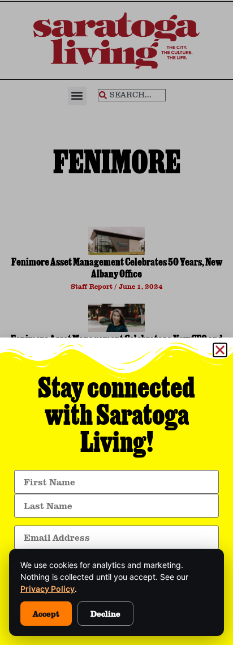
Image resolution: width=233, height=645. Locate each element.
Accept (46, 613)
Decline (105, 613)
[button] (220, 350)
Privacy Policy (47, 588)
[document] (116, 322)
